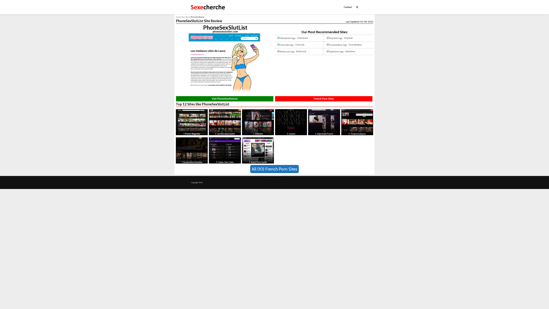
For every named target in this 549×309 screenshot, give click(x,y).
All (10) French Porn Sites (274, 169)
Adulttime (350, 51)
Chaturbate (302, 38)
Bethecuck (301, 51)
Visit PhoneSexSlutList (225, 98)
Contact (348, 7)
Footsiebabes (355, 44)
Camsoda (299, 44)
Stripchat (348, 38)
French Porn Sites (182, 17)
